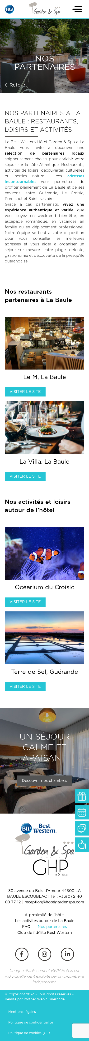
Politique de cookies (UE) (29, 1033)
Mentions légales (22, 1012)
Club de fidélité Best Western (44, 933)
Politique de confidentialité (30, 1022)
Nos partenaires (52, 927)
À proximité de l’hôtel (45, 915)
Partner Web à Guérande (44, 999)
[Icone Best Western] (9, 9)
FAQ (26, 927)
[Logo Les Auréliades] (45, 9)
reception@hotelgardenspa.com (54, 902)
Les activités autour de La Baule (44, 921)
